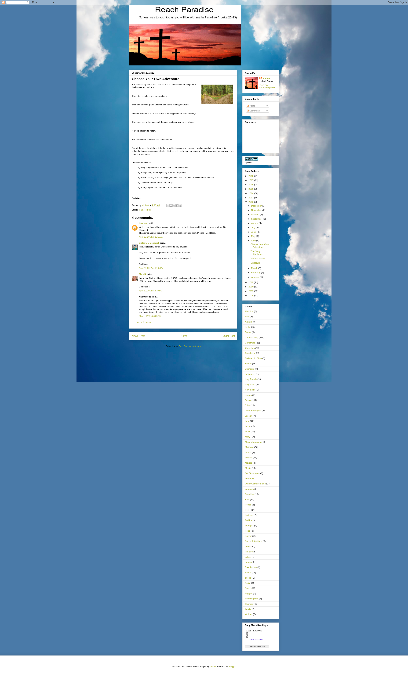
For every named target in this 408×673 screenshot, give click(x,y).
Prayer (248, 536)
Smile (248, 583)
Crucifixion (250, 353)
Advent (248, 322)
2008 (251, 295)
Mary (247, 436)
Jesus (248, 400)
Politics (248, 520)
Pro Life (249, 551)
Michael (267, 78)
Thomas (249, 604)
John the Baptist (253, 410)
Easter (248, 363)
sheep (248, 577)
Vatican (248, 614)
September (257, 219)
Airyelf (213, 666)
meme (248, 452)
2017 (251, 180)
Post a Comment (143, 322)
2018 (251, 176)
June (254, 232)
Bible (247, 327)
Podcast (249, 515)
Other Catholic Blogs (255, 483)
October (255, 214)
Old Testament (252, 473)
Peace (248, 504)
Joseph (248, 416)
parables (249, 489)
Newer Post (138, 336)
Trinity (248, 609)
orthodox (249, 478)
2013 (251, 197)
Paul (247, 499)
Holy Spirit (250, 389)
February (256, 272)
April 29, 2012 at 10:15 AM (151, 237)
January (255, 277)
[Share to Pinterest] (180, 205)
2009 (251, 291)
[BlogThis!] (171, 205)
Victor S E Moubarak (149, 243)
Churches (250, 348)
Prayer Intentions (253, 541)
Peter (247, 509)
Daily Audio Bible (253, 358)
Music (248, 468)
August (255, 223)
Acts (247, 316)
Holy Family (251, 379)
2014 (251, 193)
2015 (251, 189)
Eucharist (249, 369)
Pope (247, 531)
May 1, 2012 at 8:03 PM (150, 316)
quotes (248, 562)
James (248, 395)
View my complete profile (267, 86)
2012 (251, 202)
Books (248, 332)
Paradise (249, 494)
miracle (248, 457)
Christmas (250, 342)
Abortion (249, 311)
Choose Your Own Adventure (260, 245)
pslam (248, 557)
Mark (247, 431)
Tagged (248, 593)
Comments (254, 110)
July (253, 227)
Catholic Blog (145, 210)
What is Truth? (258, 258)
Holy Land (250, 384)
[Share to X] (174, 205)
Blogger (232, 666)
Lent (247, 421)
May (253, 236)
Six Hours (255, 262)
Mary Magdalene (253, 442)
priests (248, 546)
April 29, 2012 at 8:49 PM (150, 291)
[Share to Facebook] (177, 205)
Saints (248, 572)
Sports (248, 588)
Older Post (229, 336)
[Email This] (168, 205)
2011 (251, 282)
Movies (248, 463)
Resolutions (251, 567)
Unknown (143, 223)
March (254, 268)
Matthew (249, 447)
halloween (250, 374)
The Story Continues (257, 252)
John (247, 405)
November (256, 210)
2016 (251, 184)
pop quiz (249, 525)
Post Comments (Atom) (190, 346)
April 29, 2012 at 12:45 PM (151, 268)
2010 (251, 286)
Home (184, 336)
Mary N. (142, 274)
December (256, 205)
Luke (247, 426)
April (253, 240)
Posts (252, 105)
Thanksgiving (251, 598)
